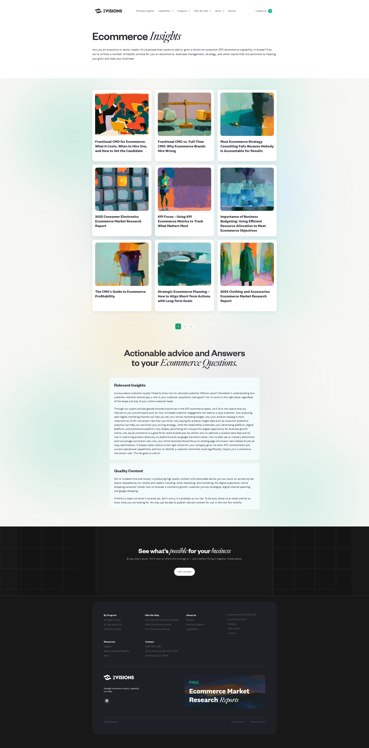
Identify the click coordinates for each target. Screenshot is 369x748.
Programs (182, 10)
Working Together (145, 10)
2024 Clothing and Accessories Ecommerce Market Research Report (245, 296)
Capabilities (164, 10)
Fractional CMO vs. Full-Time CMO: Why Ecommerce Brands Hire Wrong (182, 146)
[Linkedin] (107, 701)
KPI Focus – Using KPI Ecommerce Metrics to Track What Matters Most (180, 221)
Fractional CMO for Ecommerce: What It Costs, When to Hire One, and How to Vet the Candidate (121, 146)
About (218, 10)
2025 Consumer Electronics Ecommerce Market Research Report (118, 221)
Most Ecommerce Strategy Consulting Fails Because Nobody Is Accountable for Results (247, 146)
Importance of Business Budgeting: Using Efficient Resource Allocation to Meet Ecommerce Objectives (243, 223)
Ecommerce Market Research (219, 695)
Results (232, 10)
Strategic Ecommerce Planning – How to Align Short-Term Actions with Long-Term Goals (184, 296)
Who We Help (201, 10)
